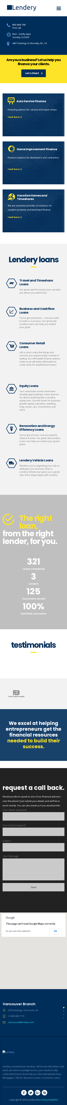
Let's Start (32, 73)
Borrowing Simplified (47, 1099)
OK (55, 931)
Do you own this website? (18, 931)
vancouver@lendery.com (21, 1022)
